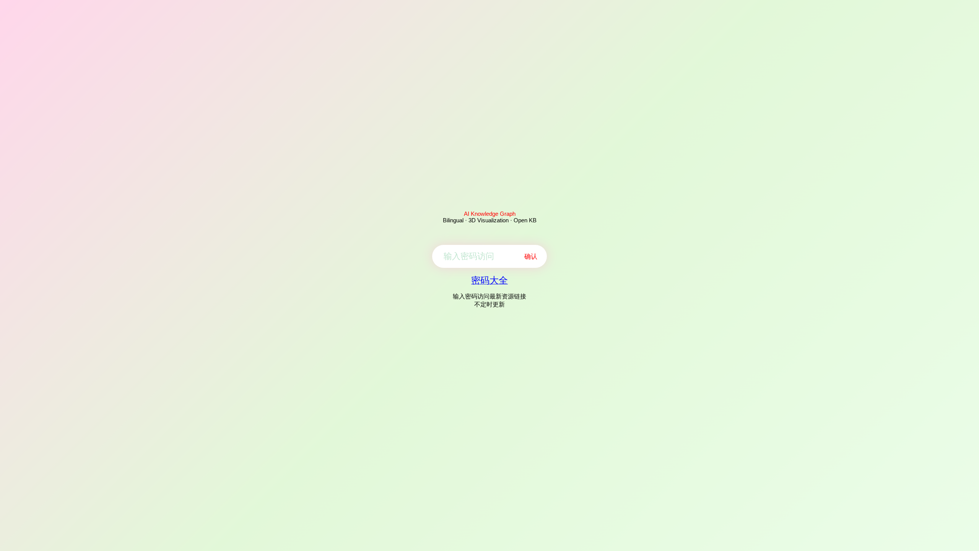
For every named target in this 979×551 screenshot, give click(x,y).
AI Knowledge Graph (490, 213)
